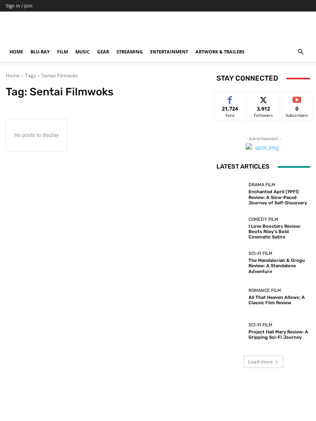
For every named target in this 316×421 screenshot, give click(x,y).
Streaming (129, 52)
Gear (103, 52)
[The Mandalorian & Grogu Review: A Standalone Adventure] (230, 263)
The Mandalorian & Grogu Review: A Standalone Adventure (277, 266)
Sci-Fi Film (260, 253)
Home (16, 52)
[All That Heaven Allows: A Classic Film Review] (230, 297)
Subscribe (297, 98)
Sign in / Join (19, 5)
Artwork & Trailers (219, 52)
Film (62, 52)
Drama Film (262, 185)
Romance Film (265, 290)
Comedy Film (263, 219)
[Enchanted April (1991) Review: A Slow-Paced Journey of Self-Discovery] (230, 194)
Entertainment (169, 52)
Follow (263, 98)
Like (230, 98)
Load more (260, 361)
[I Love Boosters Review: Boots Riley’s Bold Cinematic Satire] (230, 228)
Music (82, 52)
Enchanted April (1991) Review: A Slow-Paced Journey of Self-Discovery (278, 197)
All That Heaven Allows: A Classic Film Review (277, 300)
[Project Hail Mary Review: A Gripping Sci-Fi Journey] (230, 331)
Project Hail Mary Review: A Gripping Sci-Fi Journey (278, 334)
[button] (300, 52)
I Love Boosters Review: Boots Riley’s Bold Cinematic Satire (275, 232)
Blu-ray (40, 52)
